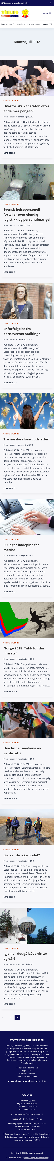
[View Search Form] (50, 3)
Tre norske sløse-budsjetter (26, 439)
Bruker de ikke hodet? (21, 855)
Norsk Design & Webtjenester (36, 1157)
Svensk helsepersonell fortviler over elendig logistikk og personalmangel (26, 214)
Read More (10, 153)
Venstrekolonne (11, 101)
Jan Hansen (10, 117)
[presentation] (27, 78)
